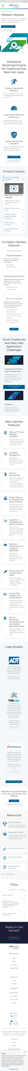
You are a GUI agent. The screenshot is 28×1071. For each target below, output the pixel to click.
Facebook (15, 1013)
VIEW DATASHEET (14, 157)
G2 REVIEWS (14, 800)
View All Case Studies (13, 781)
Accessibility (14, 1039)
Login (23, 1)
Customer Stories (14, 968)
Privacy (14, 1042)
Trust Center (14, 983)
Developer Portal (16, 832)
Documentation (14, 996)
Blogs (14, 958)
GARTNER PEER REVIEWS (14, 804)
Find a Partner (15, 822)
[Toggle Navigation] (3, 5)
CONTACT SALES (14, 937)
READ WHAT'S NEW (8, 26)
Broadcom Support (14, 992)
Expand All (12, 890)
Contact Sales (15, 1023)
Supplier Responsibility (14, 1049)
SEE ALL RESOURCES (7, 874)
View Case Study (14, 727)
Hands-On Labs (14, 999)
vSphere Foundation (14, 299)
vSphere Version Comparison (13, 867)
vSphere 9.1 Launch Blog (16, 848)
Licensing (14, 1002)
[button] (14, 895)
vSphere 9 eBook (8, 30)
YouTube (15, 1021)
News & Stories (14, 977)
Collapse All (22, 890)
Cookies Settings (13, 1069)
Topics (14, 980)
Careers (14, 961)
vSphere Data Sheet (15, 857)
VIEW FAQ (14, 329)
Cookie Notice (5, 1066)
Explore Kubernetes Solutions (14, 387)
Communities (14, 964)
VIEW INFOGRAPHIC (14, 160)
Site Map (14, 1045)
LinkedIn (15, 1015)
